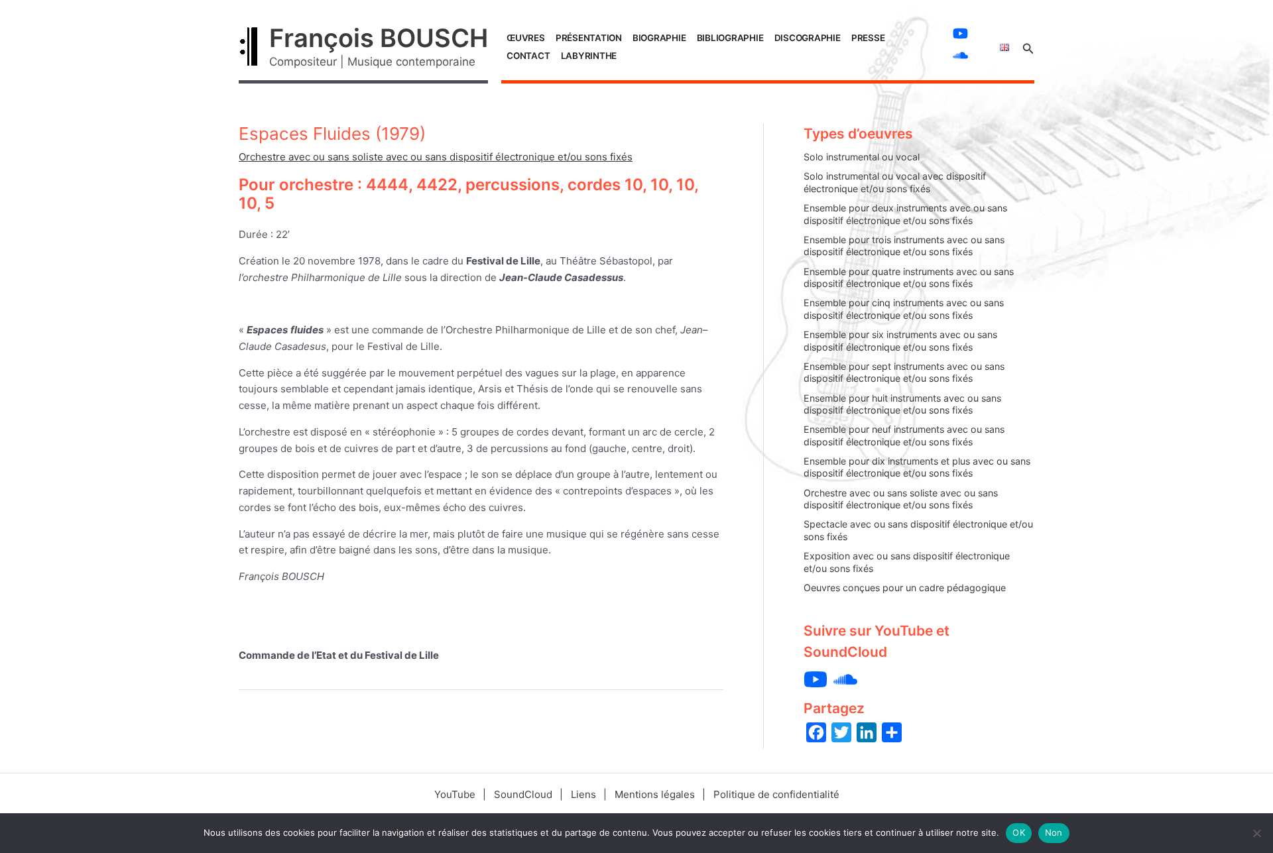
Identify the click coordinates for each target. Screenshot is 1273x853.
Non (1054, 832)
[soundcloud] (962, 55)
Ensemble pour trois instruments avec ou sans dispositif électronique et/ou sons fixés (904, 246)
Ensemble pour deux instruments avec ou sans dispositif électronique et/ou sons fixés (905, 214)
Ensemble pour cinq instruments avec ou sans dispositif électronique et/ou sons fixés (904, 309)
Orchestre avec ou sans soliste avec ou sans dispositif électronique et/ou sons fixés (436, 156)
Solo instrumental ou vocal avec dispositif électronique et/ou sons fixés (895, 182)
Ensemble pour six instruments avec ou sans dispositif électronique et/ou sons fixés (900, 341)
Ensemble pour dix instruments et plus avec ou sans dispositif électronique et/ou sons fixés (917, 467)
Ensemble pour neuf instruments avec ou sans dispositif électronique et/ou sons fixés (904, 435)
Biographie (659, 37)
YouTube (454, 794)
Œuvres (526, 37)
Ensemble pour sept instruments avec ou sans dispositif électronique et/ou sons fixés (904, 372)
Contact (528, 55)
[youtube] (962, 33)
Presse (868, 37)
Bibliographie (730, 37)
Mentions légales (655, 794)
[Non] (1256, 833)
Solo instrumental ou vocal (862, 156)
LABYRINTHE (589, 55)
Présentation (589, 37)
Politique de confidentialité (776, 794)
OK (1018, 832)
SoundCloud (523, 794)
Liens (583, 794)
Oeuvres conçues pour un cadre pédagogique (905, 587)
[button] (1028, 46)
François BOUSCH (378, 38)
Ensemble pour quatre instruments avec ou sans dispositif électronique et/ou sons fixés (909, 278)
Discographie (807, 37)
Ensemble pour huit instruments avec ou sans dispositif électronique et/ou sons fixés (902, 404)
